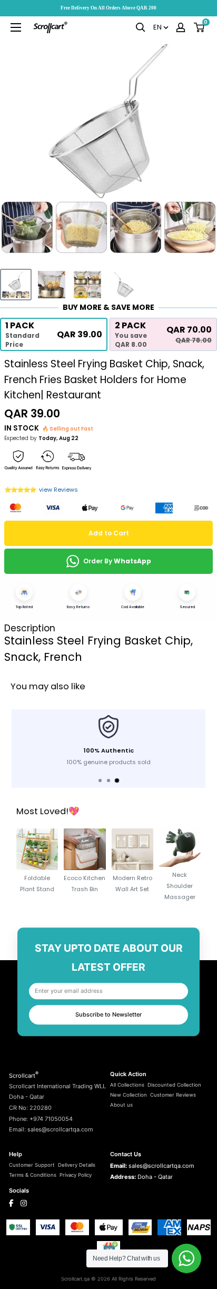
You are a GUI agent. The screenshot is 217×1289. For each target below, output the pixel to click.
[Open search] (140, 27)
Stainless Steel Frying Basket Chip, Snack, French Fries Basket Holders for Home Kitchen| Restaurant (104, 379)
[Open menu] (16, 27)
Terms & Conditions (32, 1175)
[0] (199, 27)
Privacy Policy (76, 1175)
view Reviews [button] (58, 489)
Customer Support (32, 1165)
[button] (53, 334)
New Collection (128, 1095)
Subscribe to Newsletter (108, 1014)
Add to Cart (108, 533)
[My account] (180, 27)
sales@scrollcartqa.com (161, 1165)
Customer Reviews (173, 1095)
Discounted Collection (174, 1085)
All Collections (127, 1085)
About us (121, 1105)
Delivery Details (76, 1165)
